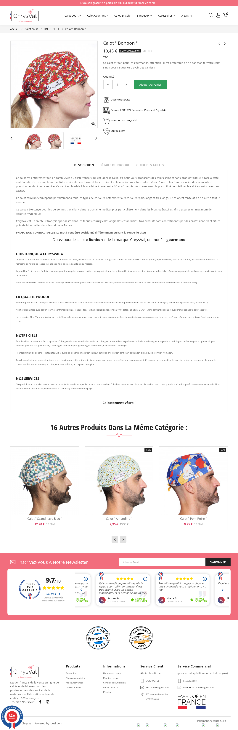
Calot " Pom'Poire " (193, 518)
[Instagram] (47, 702)
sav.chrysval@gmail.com (157, 687)
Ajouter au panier (150, 84)
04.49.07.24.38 (152, 680)
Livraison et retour (112, 673)
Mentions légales (111, 678)
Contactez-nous (110, 687)
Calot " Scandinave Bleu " (44, 518)
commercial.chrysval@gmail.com (198, 687)
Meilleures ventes (74, 682)
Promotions (71, 673)
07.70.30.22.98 (190, 680)
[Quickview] (73, 465)
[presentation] (115, 539)
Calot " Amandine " (119, 518)
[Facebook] (40, 702)
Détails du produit (115, 165)
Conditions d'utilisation (114, 682)
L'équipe (107, 692)
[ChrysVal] (24, 671)
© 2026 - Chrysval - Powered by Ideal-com (36, 723)
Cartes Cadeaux (73, 687)
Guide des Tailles (150, 165)
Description (84, 165)
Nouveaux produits (75, 678)
